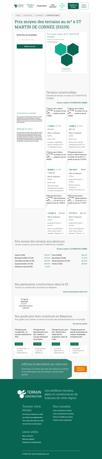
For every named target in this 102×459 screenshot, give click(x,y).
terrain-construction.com (66, 70)
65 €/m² (47, 264)
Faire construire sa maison (62, 411)
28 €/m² (84, 264)
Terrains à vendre (30, 6)
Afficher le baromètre (80, 369)
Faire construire (52, 6)
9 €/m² (47, 267)
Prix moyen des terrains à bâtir (33, 421)
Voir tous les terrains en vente (32, 414)
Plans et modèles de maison (63, 417)
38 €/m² (84, 255)
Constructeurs (42, 6)
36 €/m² (47, 261)
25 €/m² (84, 261)
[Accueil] (19, 6)
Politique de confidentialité (31, 442)
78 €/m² (47, 255)
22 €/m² (47, 258)
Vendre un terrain (73, 6)
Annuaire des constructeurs (31, 424)
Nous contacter (27, 436)
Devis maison (84, 6)
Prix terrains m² (62, 6)
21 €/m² (84, 258)
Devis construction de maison (63, 414)
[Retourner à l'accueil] (31, 394)
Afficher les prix (29, 46)
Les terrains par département (32, 417)
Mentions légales (28, 439)
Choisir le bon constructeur (62, 420)
